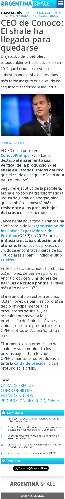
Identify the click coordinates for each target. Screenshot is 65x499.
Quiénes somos (32, 496)
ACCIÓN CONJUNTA (47, 13)
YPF (27, 13)
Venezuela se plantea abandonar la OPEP (32, 453)
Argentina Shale (25, 4)
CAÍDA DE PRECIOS (17, 385)
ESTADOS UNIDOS (45, 16)
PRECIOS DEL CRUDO (15, 16)
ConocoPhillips (15, 155)
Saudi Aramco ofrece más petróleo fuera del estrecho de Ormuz (34, 437)
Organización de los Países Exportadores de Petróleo (32, 230)
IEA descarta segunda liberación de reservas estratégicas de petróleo (33, 420)
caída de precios (29, 363)
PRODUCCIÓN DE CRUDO (23, 400)
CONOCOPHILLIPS (17, 390)
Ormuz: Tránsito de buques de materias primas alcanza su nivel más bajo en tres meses (35, 428)
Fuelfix (7, 259)
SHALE (53, 400)
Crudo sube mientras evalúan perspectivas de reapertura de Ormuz (34, 446)
